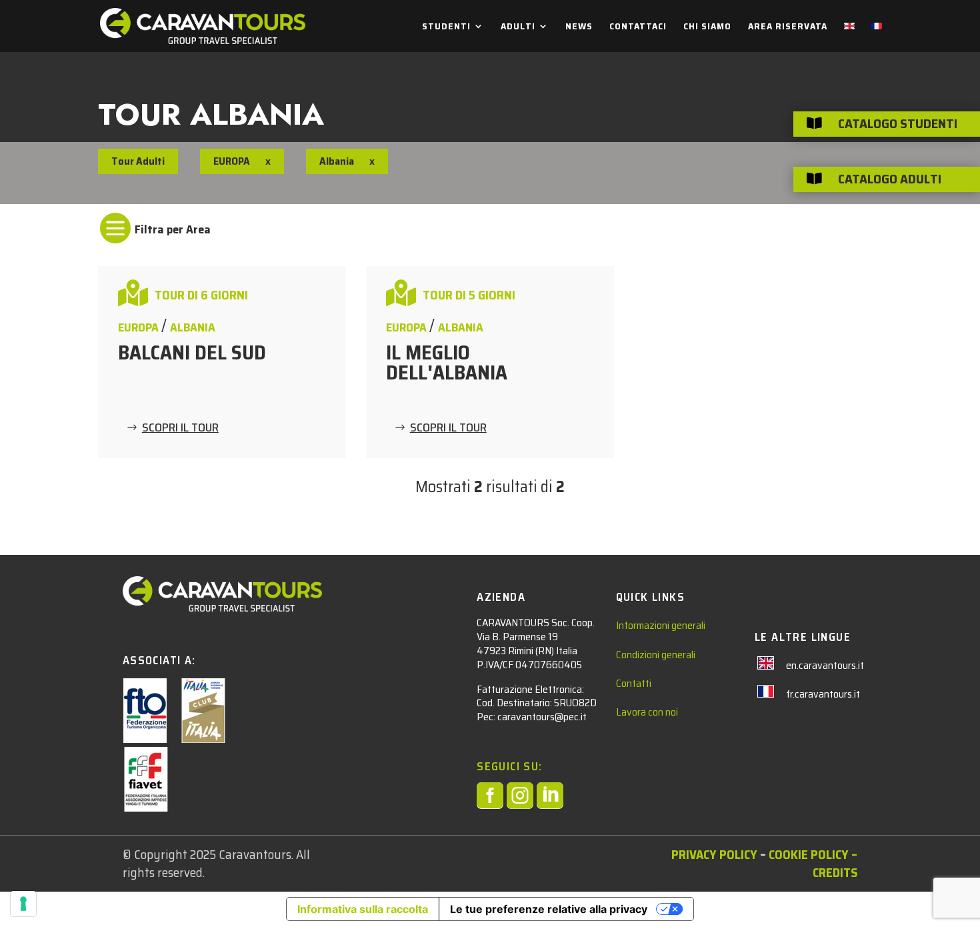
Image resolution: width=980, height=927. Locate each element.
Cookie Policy (809, 854)
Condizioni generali (655, 654)
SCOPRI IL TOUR (180, 427)
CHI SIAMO (707, 27)
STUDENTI (446, 27)
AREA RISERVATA (787, 27)
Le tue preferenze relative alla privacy (548, 909)
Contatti (633, 683)
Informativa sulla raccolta (362, 909)
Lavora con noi (647, 712)
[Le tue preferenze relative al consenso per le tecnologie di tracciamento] (23, 903)
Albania (192, 327)
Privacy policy (714, 854)
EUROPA (231, 161)
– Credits (835, 863)
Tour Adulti (138, 161)
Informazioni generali (660, 625)
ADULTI (518, 27)
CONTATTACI (638, 27)
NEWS (579, 27)
